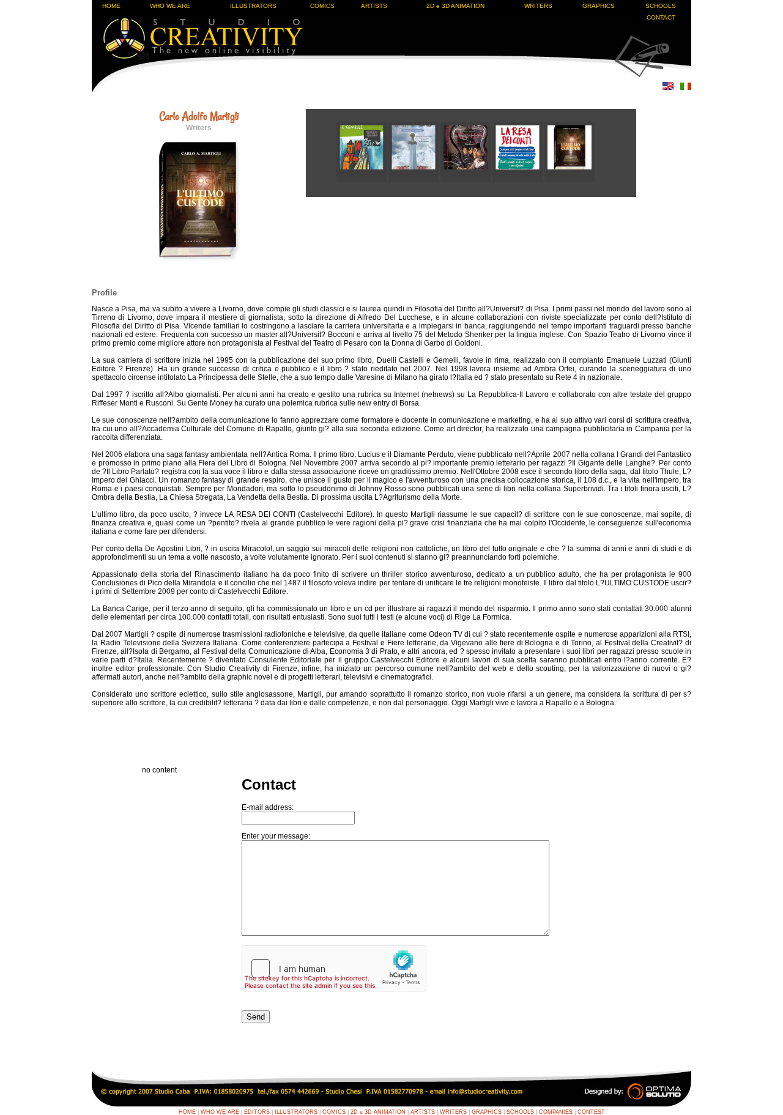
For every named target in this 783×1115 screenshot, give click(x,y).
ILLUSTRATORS (253, 5)
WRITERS (538, 5)
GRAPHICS (598, 5)
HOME (111, 5)
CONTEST (591, 1112)
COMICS (322, 5)
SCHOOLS (660, 5)
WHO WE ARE (170, 5)
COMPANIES (556, 1112)
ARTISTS (374, 5)
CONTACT (661, 17)
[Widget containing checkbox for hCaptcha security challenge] (334, 968)
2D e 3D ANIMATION (455, 5)
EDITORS (257, 1112)
